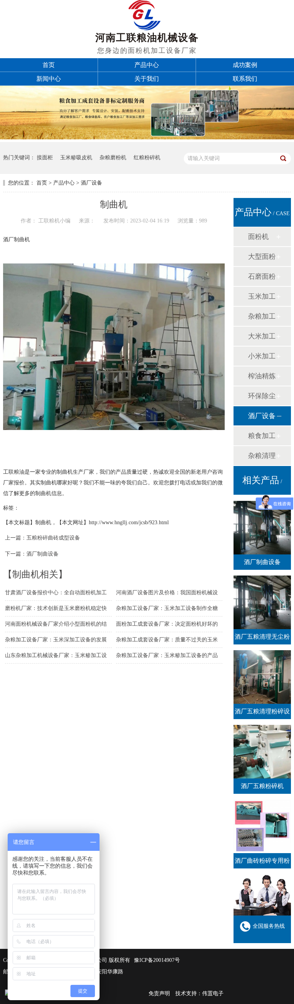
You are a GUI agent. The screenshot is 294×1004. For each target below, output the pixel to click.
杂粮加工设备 (262, 319)
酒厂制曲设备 (262, 562)
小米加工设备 (262, 359)
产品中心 (64, 183)
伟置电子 (213, 993)
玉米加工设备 (262, 299)
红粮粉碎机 (147, 157)
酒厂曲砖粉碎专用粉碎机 (262, 862)
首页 (41, 183)
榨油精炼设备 (262, 379)
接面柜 (45, 157)
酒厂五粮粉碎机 (262, 786)
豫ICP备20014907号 (157, 960)
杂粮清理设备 (262, 458)
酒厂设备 (91, 183)
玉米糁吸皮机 (76, 157)
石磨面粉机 (262, 279)
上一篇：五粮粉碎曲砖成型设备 (42, 538)
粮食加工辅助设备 (262, 438)
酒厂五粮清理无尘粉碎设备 (262, 638)
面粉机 (258, 236)
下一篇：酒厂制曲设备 (32, 554)
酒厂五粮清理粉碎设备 (262, 713)
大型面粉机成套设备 (262, 259)
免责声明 (159, 993)
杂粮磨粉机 (113, 157)
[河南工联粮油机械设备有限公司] (144, 28)
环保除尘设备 (262, 399)
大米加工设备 (262, 339)
